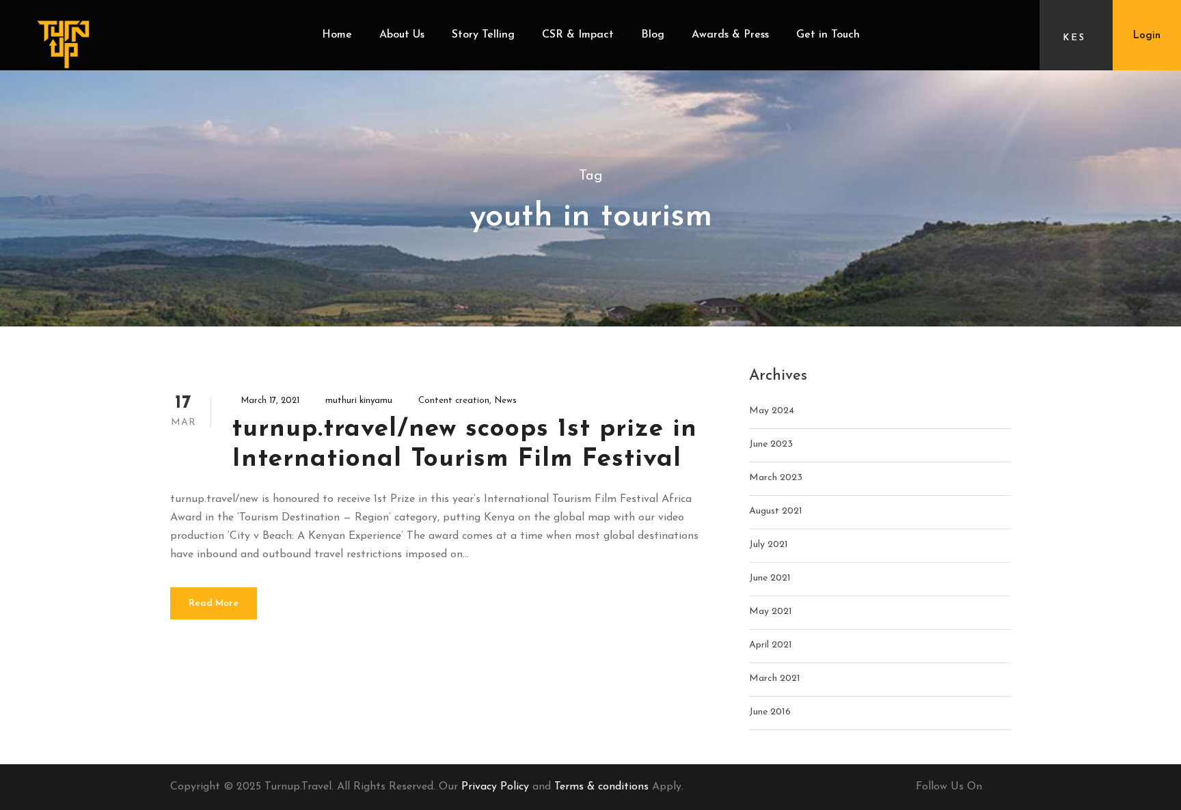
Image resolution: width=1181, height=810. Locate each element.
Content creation (453, 400)
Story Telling (483, 34)
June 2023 (771, 444)
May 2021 (770, 611)
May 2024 (771, 411)
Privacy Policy (495, 786)
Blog (652, 34)
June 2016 (770, 712)
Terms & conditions (601, 786)
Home (337, 34)
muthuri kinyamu (358, 400)
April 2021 (770, 645)
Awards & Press (730, 34)
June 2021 (770, 578)
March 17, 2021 (270, 400)
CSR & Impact (578, 34)
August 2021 (775, 511)
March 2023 (775, 478)
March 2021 (774, 678)
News (505, 400)
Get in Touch (828, 34)
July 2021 (768, 545)
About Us (401, 34)
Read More (214, 603)
